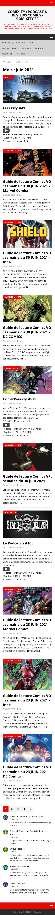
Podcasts (26, 48)
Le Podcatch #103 (18, 543)
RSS (26, 141)
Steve (21, 112)
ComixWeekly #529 (19, 399)
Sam (21, 195)
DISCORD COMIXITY (10, 48)
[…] (47, 126)
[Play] (6, 131)
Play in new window (21, 134)
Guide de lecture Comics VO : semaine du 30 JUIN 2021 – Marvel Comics (27, 186)
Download (38, 134)
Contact (39, 48)
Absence (21, 848)
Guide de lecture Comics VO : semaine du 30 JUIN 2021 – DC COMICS (27, 332)
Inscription (7, 54)
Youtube (33, 43)
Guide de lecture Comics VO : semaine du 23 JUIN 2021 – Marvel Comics (27, 624)
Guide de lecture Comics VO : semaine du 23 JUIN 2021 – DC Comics (27, 771)
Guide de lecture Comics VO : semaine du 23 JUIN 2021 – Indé (27, 700)
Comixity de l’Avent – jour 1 (32, 816)
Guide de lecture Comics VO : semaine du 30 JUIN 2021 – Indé (27, 257)
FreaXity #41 (14, 108)
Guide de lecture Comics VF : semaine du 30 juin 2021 (27, 478)
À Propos (21, 54)
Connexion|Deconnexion (13, 43)
